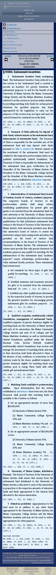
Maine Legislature (10, 51)
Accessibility (34, 570)
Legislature (9, 570)
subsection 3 (37, 179)
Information (29, 19)
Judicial (10, 571)
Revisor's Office (9, 48)
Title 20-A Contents (11, 38)
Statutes (29, 13)
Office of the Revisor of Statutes (11, 560)
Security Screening (28, 571)
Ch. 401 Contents (10, 35)
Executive (16, 570)
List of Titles (8, 42)
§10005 (8, 56)
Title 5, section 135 (24, 148)
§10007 (50, 56)
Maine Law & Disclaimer (12, 45)
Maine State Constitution (29, 16)
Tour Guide (26, 570)
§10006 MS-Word (14, 28)
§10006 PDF (12, 25)
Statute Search (9, 32)
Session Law (29, 10)
